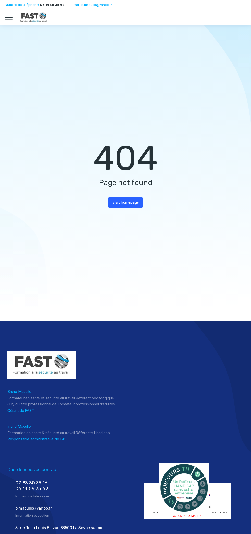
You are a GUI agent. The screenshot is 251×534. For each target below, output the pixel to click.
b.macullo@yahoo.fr (96, 5)
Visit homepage (125, 202)
